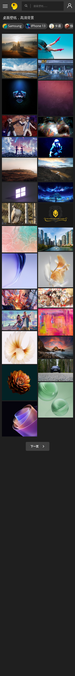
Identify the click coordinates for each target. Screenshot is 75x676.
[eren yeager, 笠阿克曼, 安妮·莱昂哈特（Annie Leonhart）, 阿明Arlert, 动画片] (55, 298)
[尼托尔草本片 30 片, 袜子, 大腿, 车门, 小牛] (55, 46)
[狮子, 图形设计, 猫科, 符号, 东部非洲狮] (55, 215)
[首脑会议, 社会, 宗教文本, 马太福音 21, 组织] (55, 170)
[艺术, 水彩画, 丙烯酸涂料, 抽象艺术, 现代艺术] (55, 322)
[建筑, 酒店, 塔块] (55, 239)
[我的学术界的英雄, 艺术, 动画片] (19, 299)
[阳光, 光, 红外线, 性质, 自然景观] (19, 45)
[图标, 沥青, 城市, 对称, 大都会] (55, 70)
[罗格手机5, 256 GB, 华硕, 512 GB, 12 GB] (19, 96)
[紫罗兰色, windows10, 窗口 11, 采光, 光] (19, 192)
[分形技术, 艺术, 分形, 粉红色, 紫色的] (19, 419)
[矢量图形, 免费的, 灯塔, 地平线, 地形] (19, 169)
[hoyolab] (55, 192)
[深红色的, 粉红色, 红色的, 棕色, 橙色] (55, 98)
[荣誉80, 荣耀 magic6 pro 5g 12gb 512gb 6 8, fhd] (19, 271)
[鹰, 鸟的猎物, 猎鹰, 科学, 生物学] (19, 214)
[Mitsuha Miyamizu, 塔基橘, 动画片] (19, 147)
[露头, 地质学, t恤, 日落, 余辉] (55, 347)
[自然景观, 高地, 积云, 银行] (19, 68)
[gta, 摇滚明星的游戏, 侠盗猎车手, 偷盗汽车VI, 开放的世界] (19, 320)
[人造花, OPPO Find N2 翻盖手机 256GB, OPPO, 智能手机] (19, 347)
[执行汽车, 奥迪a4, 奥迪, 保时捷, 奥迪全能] (55, 370)
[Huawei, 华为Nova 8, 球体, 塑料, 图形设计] (55, 400)
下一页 (35, 446)
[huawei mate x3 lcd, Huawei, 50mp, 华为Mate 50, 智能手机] (55, 269)
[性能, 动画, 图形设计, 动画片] (55, 147)
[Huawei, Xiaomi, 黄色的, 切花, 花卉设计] (19, 382)
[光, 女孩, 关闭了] (55, 127)
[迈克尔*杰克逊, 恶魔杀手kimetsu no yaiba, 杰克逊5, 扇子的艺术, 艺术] (19, 125)
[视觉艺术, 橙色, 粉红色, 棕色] (19, 239)
